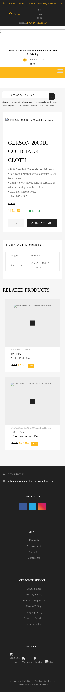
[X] (19, 13)
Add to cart (42, 222)
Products (34, 540)
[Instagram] (14, 13)
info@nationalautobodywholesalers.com (31, 481)
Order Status (34, 588)
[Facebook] (10, 13)
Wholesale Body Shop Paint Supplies (31, 428)
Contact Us (34, 557)
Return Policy (34, 606)
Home (5, 102)
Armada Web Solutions (38, 684)
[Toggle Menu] (60, 72)
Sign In (31, 23)
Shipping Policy (34, 612)
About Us (34, 552)
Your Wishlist (33, 624)
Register (42, 23)
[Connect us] (23, 506)
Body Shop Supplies (22, 102)
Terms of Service (33, 618)
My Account (34, 546)
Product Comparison (34, 600)
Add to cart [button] (32, 323)
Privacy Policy (34, 594)
